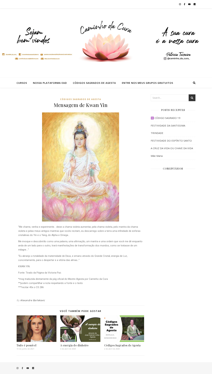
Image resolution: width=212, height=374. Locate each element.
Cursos (22, 82)
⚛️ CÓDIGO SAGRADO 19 (165, 118)
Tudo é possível (26, 345)
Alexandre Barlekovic (32, 300)
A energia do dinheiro (74, 345)
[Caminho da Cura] (106, 43)
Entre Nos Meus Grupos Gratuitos (147, 82)
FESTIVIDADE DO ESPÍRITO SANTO (171, 140)
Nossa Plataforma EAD (50, 82)
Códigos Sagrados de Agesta (94, 82)
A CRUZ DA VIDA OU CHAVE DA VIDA (172, 148)
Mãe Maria (157, 155)
